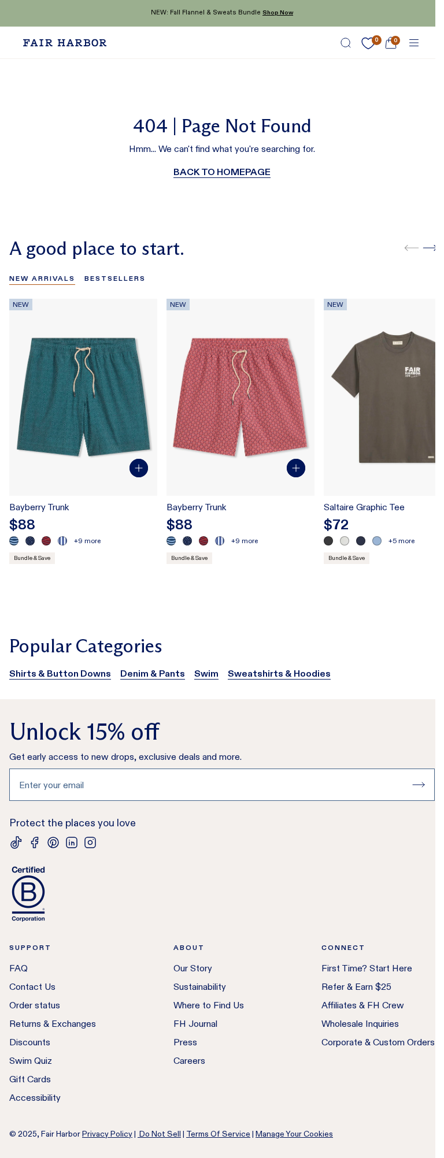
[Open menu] (414, 43)
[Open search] (346, 43)
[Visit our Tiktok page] (16, 842)
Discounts (29, 1042)
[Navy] (360, 540)
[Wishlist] (368, 43)
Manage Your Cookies (294, 1134)
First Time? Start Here (366, 968)
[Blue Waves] (13, 540)
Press (185, 1042)
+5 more (401, 540)
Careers (189, 1060)
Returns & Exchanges (52, 1023)
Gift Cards (30, 1079)
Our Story (192, 968)
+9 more (87, 540)
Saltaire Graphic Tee (364, 507)
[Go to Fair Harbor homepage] (64, 43)
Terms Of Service (218, 1134)
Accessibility (35, 1097)
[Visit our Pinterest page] (53, 842)
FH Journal (195, 1023)
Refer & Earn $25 (356, 986)
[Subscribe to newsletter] (419, 785)
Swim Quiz (30, 1060)
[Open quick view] (139, 468)
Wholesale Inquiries (360, 1023)
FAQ (18, 968)
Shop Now (277, 12)
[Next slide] (430, 248)
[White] (344, 540)
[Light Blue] (377, 540)
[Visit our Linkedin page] (72, 842)
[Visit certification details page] (222, 894)
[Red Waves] (46, 540)
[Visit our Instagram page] (90, 842)
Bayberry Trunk (39, 507)
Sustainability (199, 986)
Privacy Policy (107, 1134)
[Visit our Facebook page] (35, 842)
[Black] (328, 540)
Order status (34, 1005)
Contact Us (32, 986)
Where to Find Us (208, 1005)
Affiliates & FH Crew (362, 1005)
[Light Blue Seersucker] (62, 540)
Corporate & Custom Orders (378, 1042)
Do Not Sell (159, 1134)
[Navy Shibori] (30, 540)
